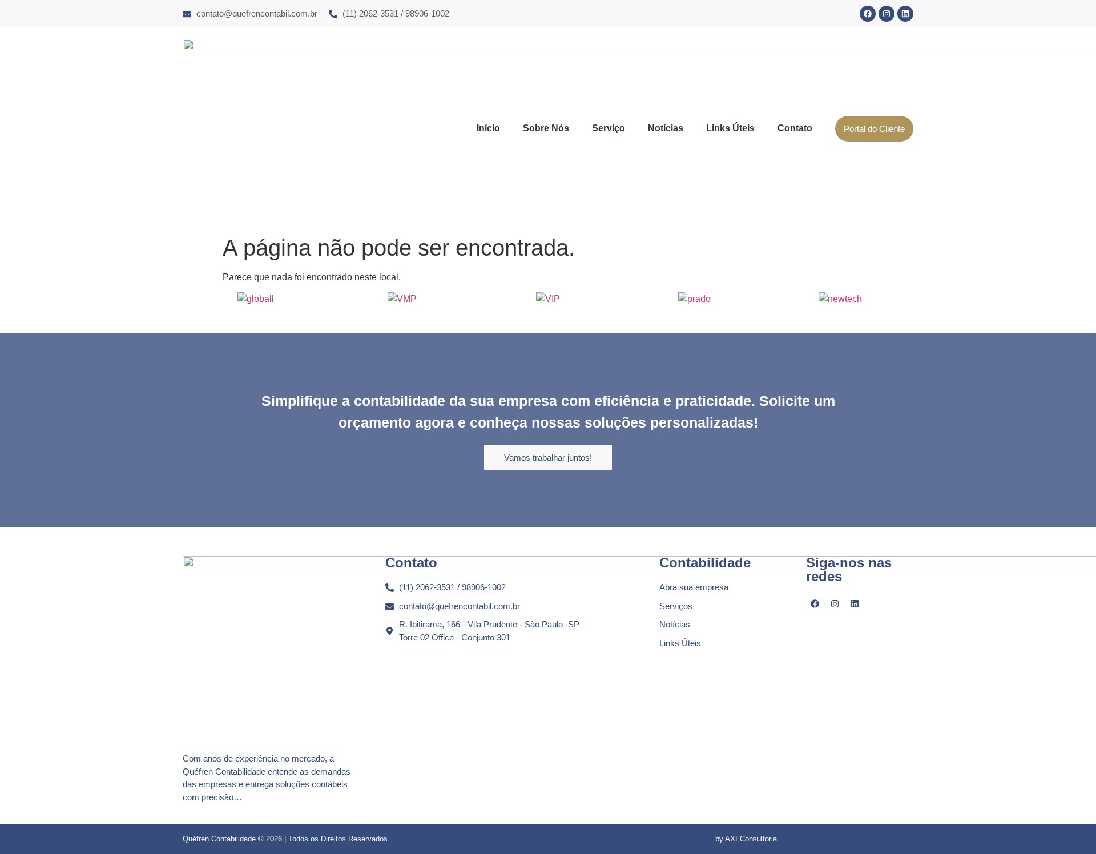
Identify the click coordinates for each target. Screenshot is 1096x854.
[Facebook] (868, 14)
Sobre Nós (546, 128)
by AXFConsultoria (746, 839)
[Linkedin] (905, 14)
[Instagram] (886, 14)
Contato (794, 128)
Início (488, 128)
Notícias (665, 128)
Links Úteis (730, 128)
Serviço (608, 128)
